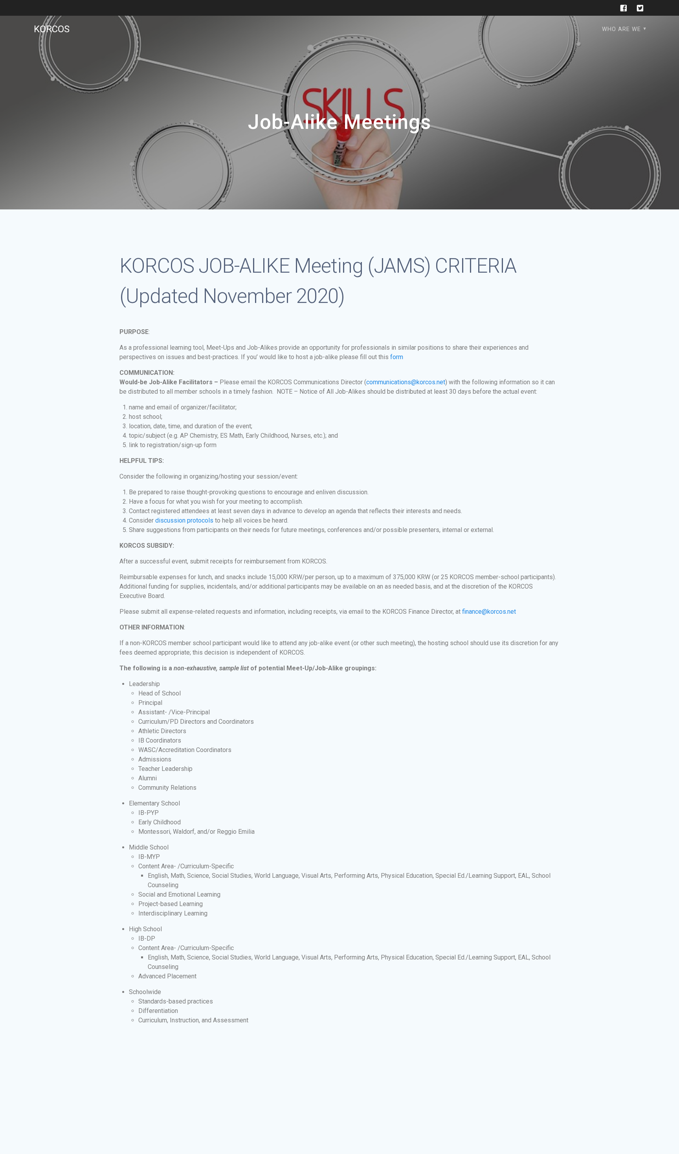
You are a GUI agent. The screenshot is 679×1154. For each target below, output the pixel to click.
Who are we (621, 29)
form (396, 357)
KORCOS (52, 29)
